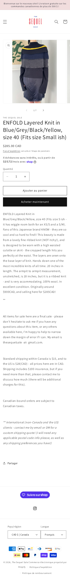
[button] (5, 21)
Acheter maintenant (35, 202)
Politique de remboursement (37, 573)
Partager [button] (12, 463)
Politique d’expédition (40, 567)
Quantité (8, 169)
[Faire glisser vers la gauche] (26, 110)
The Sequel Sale (20, 562)
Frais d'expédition (11, 151)
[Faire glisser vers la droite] (43, 110)
